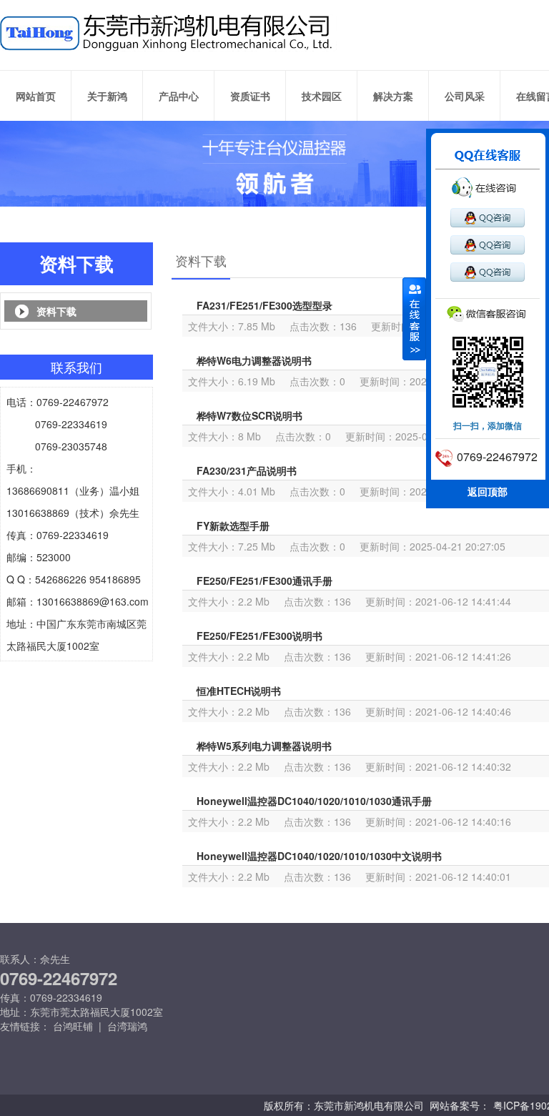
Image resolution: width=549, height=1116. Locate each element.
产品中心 (179, 96)
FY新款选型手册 (233, 525)
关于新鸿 (107, 96)
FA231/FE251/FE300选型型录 (264, 305)
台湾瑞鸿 (127, 1026)
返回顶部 (488, 491)
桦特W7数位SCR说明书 (249, 415)
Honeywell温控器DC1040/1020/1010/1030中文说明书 (319, 856)
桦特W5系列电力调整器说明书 (264, 746)
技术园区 (322, 96)
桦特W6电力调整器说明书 (254, 360)
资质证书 (250, 96)
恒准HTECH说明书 (239, 690)
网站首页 (36, 96)
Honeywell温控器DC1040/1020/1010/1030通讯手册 (314, 801)
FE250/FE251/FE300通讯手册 (264, 580)
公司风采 (465, 96)
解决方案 (393, 96)
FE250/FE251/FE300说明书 (259, 635)
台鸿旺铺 (73, 1026)
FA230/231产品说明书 (247, 470)
